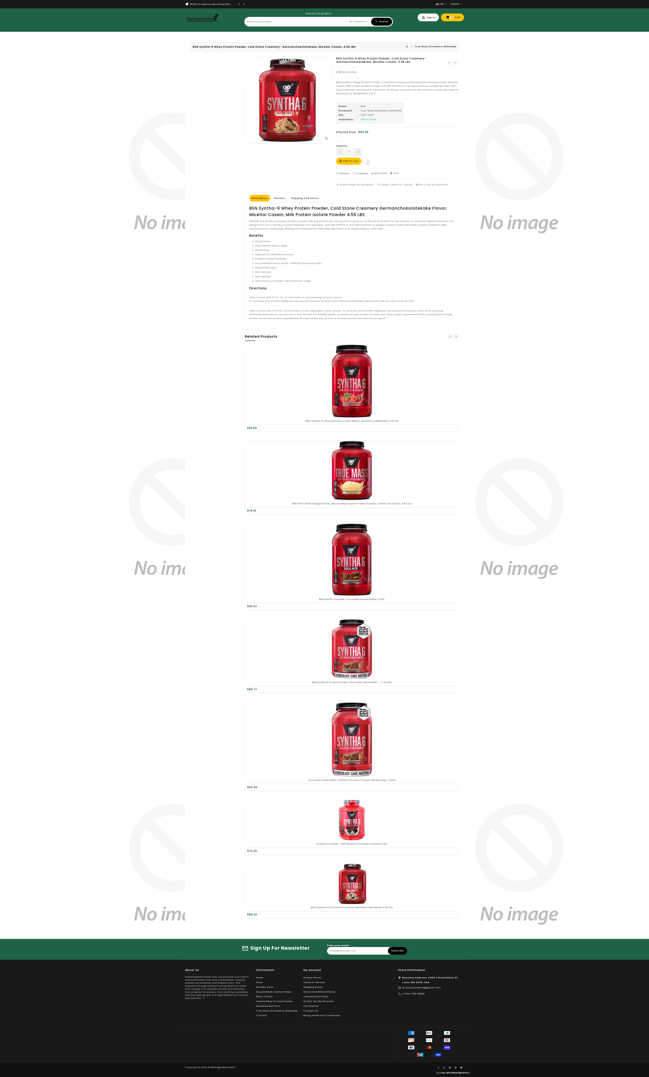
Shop (259, 982)
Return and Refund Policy (319, 991)
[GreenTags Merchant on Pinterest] (449, 1067)
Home (259, 977)
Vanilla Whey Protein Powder (274, 1001)
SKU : (342, 115)
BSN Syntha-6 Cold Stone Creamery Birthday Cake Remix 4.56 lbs (352, 907)
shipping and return (305, 198)
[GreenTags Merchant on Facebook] (444, 1067)
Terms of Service (314, 982)
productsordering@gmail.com (421, 987)
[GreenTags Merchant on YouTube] (461, 1067)
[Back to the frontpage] (407, 46)
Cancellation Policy (316, 996)
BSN (363, 106)
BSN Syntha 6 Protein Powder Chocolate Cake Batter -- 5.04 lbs (352, 682)
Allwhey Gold (264, 987)
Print (395, 173)
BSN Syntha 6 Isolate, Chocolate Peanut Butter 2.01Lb (352, 599)
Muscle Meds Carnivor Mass (273, 991)
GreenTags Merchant (221, 1067)
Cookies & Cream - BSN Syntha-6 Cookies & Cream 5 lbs (352, 843)
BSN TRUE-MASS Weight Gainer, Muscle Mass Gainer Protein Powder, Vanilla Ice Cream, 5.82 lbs (352, 503)
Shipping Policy (313, 987)
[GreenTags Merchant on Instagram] (455, 1067)
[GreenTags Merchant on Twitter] (438, 1067)
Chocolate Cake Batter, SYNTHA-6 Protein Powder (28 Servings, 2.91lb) (352, 780)
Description (260, 198)
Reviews (279, 198)
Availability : (347, 119)
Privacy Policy (312, 977)
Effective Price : (346, 133)
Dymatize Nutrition (268, 1006)
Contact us (310, 1010)
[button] (368, 161)
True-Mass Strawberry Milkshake (435, 46)
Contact (261, 1015)
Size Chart (380, 173)
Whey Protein (264, 996)
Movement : (346, 110)
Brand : (343, 106)
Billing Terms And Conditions (321, 1015)
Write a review (348, 72)
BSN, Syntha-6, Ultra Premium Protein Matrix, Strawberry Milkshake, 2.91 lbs (352, 421)
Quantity (341, 146)
